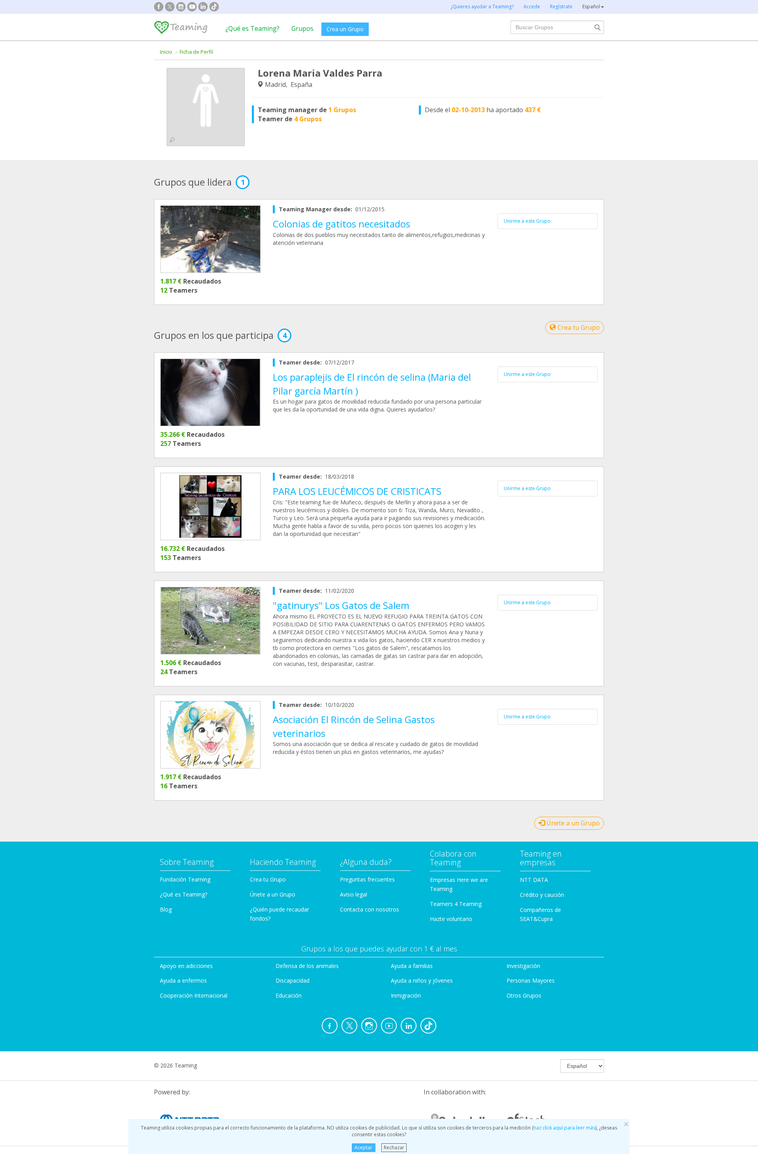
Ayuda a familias (412, 966)
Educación (289, 995)
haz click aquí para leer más (564, 1127)
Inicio (166, 51)
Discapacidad (293, 980)
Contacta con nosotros (369, 909)
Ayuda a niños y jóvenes (422, 980)
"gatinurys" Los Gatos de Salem (341, 605)
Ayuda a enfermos (183, 980)
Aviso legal (353, 894)
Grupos (302, 28)
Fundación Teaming (185, 879)
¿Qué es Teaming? (252, 28)
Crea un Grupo (345, 29)
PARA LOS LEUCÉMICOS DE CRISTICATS (357, 491)
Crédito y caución (542, 894)
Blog (166, 909)
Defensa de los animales (307, 966)
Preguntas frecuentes (367, 879)
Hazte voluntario (451, 919)
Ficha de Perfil (196, 51)
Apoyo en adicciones (186, 966)
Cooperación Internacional (193, 995)
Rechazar (394, 1147)
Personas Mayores (531, 980)
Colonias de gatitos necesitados (341, 223)
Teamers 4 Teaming (456, 904)
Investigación (523, 966)
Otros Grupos (524, 995)
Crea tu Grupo (578, 327)
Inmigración (406, 995)
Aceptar (363, 1147)
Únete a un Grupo (572, 823)
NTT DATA (534, 879)
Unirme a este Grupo (527, 221)
